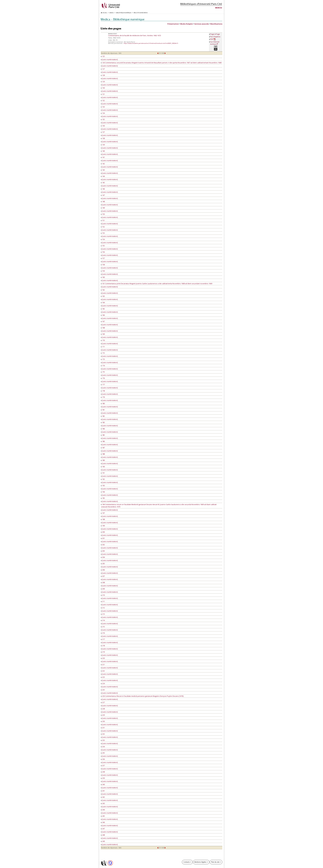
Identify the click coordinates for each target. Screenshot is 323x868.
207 (103, 576)
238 (103, 772)
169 (103, 334)
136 (103, 126)
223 (103, 677)
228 (103, 709)
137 (103, 132)
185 (103, 435)
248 (103, 835)
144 (103, 176)
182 (103, 416)
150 (103, 214)
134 (103, 113)
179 (103, 397)
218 (103, 645)
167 (103, 321)
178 (103, 391)
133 (103, 107)
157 (103, 258)
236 (103, 759)
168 (103, 328)
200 (103, 532)
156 (103, 252)
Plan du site (215, 862)
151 (103, 220)
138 (103, 138)
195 (103, 498)
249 (103, 841)
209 (103, 589)
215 (103, 627)
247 (103, 828)
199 (103, 526)
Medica (218, 8)
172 (103, 353)
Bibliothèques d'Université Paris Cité (201, 3)
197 (103, 513)
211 (103, 601)
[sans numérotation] (110, 59)
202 (103, 544)
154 (103, 239)
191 (103, 473)
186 (103, 441)
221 (103, 664)
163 (103, 296)
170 (103, 340)
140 (103, 151)
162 (103, 290)
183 (103, 422)
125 (103, 56)
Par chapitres (215, 36)
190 (103, 466)
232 (103, 734)
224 (103, 683)
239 (103, 778)
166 (103, 315)
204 (103, 557)
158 (103, 264)
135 (103, 119)
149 (103, 208)
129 (103, 81)
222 (103, 671)
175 (103, 372)
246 (103, 822)
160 (103, 277)
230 (103, 721)
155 (103, 246)
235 (103, 753)
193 (103, 485)
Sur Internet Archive (214, 43)
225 (103, 690)
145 (103, 182)
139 (103, 145)
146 (103, 189)
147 (103, 195)
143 (103, 170)
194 (103, 492)
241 (103, 791)
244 (103, 810)
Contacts (186, 862)
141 (103, 157)
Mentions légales (200, 862)
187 (103, 447)
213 (103, 614)
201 (103, 538)
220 (103, 658)
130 (103, 88)
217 (103, 639)
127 (103, 69)
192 (103, 479)
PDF (211, 39)
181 (103, 410)
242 (103, 797)
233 (103, 740)
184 (103, 429)
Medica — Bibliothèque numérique (122, 19)
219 (103, 652)
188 (103, 454)
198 (103, 519)
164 (103, 302)
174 (103, 365)
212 (103, 608)
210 (103, 595)
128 (103, 75)
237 (103, 765)
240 (103, 784)
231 (103, 727)
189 (103, 460)
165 (103, 309)
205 (103, 563)
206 (103, 570)
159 (103, 271)
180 (103, 403)
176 (103, 378)
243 (103, 803)
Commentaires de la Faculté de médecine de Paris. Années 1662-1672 (134, 35)
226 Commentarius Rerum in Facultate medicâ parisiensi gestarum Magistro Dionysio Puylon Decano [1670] (142, 696)
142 (103, 163)
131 (103, 94)
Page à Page (215, 34)
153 (103, 233)
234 (103, 746)
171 (103, 347)
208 (103, 582)
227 (103, 702)
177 (103, 384)
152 (103, 227)
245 (103, 816)
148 (103, 201)
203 (103, 551)
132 (103, 100)
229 (103, 715)
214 (103, 620)
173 (103, 359)
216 (103, 633)
